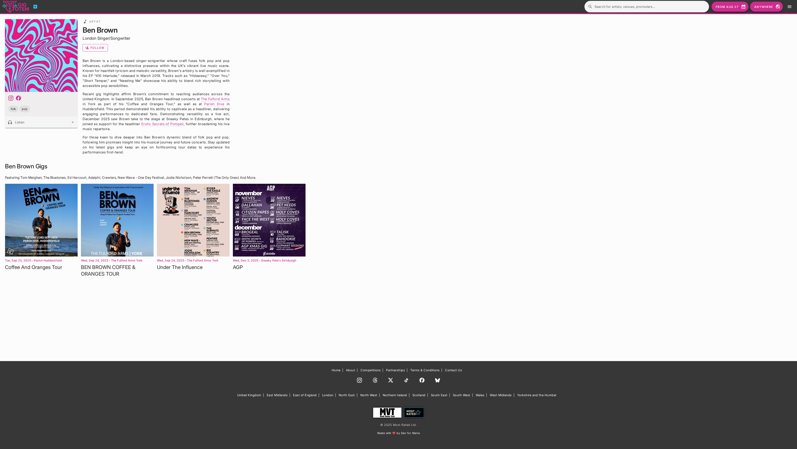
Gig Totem (15, 6)
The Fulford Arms (215, 99)
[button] (13, 109)
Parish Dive (214, 104)
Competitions (371, 370)
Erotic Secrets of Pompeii (162, 124)
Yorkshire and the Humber (537, 395)
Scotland (418, 395)
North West (368, 395)
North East (347, 395)
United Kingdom (249, 395)
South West (461, 395)
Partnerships (395, 370)
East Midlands (277, 395)
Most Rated (414, 413)
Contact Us (453, 370)
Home (336, 370)
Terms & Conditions (425, 370)
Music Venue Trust (387, 413)
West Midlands (501, 395)
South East (439, 395)
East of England (305, 395)
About (350, 370)
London (327, 395)
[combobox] (41, 122)
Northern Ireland (395, 395)
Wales (480, 395)
